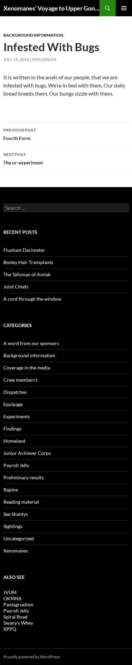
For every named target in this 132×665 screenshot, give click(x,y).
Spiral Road (15, 617)
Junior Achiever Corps (27, 453)
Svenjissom (44, 59)
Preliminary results (23, 477)
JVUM (10, 592)
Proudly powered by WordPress (31, 656)
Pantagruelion (18, 604)
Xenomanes (15, 550)
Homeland (14, 441)
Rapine (10, 489)
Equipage (13, 404)
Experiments (16, 416)
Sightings (12, 526)
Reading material (21, 502)
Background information (33, 35)
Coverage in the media (26, 367)
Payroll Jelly (16, 465)
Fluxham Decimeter (24, 250)
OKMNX (12, 598)
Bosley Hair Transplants (28, 262)
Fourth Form (19, 134)
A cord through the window (32, 299)
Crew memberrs (20, 380)
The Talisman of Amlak (26, 274)
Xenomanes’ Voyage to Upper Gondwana (51, 8)
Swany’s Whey (18, 623)
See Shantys (15, 514)
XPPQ (9, 629)
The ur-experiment (23, 158)
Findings (12, 428)
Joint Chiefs (15, 286)
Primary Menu (124, 8)
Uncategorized (18, 538)
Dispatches (15, 392)
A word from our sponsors (31, 343)
